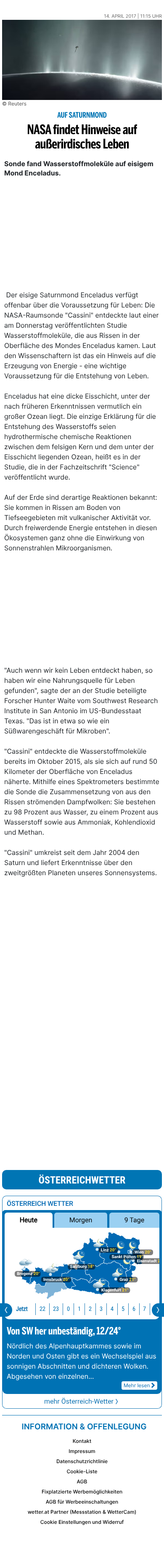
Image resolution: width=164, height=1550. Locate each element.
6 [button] (133, 1309)
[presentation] (6, 1310)
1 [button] (79, 1309)
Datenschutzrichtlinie (82, 1461)
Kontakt (82, 1441)
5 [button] (123, 1309)
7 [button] (144, 1309)
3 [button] (101, 1309)
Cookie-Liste (81, 1471)
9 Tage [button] (134, 1220)
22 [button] (42, 1309)
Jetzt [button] (22, 1309)
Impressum (82, 1451)
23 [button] (56, 1309)
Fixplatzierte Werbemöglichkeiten (82, 1491)
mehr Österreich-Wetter (79, 1401)
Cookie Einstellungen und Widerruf (82, 1522)
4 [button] (112, 1309)
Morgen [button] (81, 1220)
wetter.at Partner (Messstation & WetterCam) (82, 1512)
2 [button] (90, 1309)
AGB (82, 1481)
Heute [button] (28, 1220)
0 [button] (68, 1309)
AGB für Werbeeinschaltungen (82, 1502)
